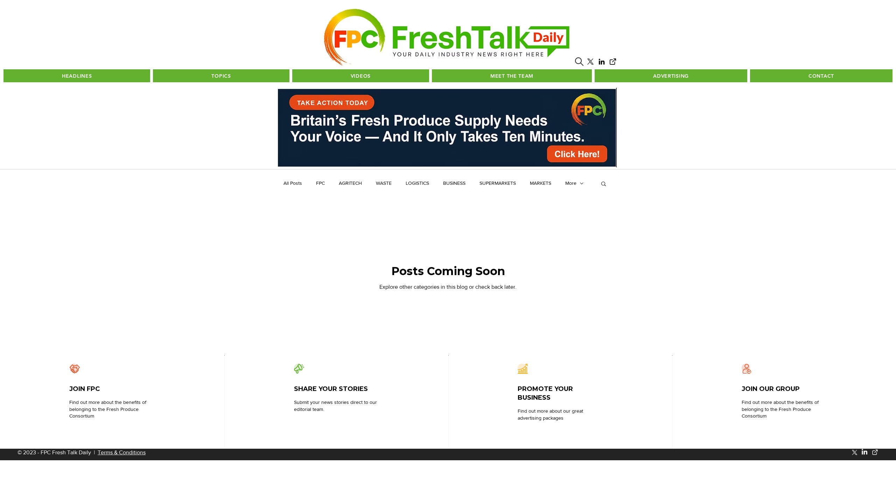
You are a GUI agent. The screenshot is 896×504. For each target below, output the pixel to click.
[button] (579, 61)
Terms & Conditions (122, 452)
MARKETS (540, 183)
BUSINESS (454, 183)
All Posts (293, 183)
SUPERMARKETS (497, 183)
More (570, 183)
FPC (320, 183)
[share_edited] (875, 452)
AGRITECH (350, 183)
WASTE (384, 183)
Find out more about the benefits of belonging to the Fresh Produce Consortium (107, 409)
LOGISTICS (417, 183)
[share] (613, 61)
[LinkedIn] (601, 61)
